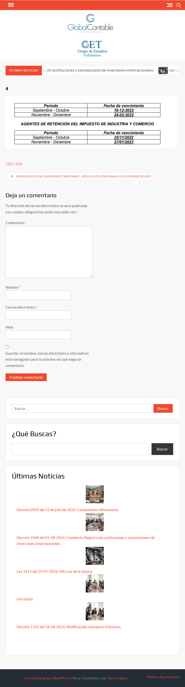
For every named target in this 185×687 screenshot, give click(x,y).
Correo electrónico (21, 307)
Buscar (162, 449)
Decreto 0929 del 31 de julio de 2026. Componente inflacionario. (68, 510)
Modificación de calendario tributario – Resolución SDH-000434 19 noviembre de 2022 (83, 176)
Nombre (13, 287)
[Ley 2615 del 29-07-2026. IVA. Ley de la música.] (156, 70)
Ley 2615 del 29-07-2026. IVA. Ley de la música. (55, 571)
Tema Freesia (117, 678)
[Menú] (10, 5)
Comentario (16, 223)
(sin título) (25, 599)
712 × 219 (14, 164)
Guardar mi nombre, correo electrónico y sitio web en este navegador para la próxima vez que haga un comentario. (47, 359)
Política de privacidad (163, 677)
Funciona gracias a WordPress (47, 678)
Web (9, 327)
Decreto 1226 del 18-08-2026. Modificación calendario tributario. (69, 627)
